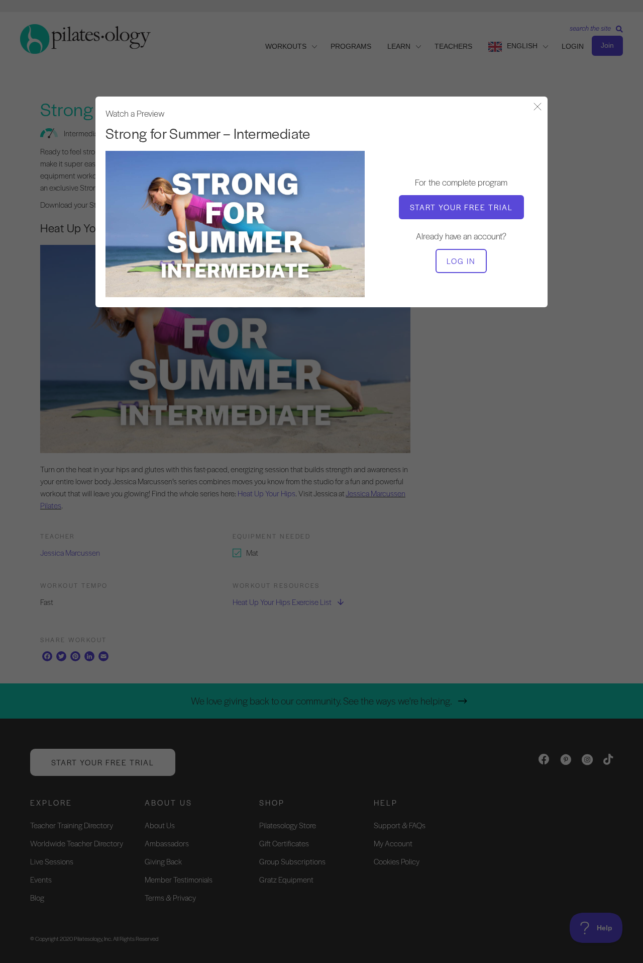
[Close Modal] (537, 107)
